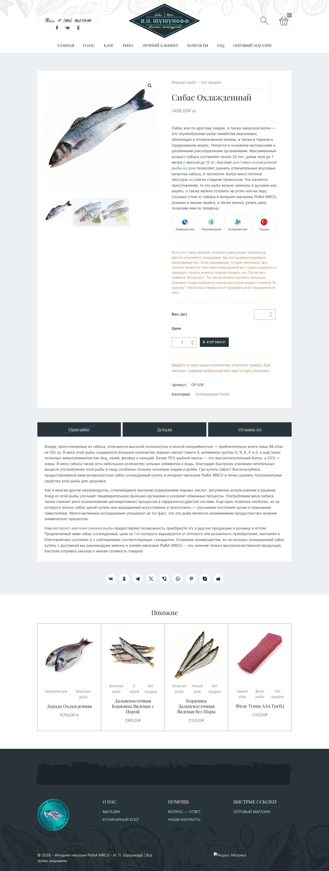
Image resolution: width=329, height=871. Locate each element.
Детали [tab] (164, 429)
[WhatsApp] (178, 579)
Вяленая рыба (116, 689)
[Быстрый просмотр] (74, 655)
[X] (151, 579)
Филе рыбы (259, 694)
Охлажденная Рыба (212, 394)
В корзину (214, 342)
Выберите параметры (127, 655)
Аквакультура (56, 691)
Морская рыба (184, 82)
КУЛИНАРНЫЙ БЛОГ (121, 819)
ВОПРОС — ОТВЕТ (184, 811)
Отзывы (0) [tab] (249, 429)
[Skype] (205, 579)
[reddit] (218, 579)
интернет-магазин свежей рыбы (83, 528)
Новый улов (197, 689)
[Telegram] (138, 579)
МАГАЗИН (111, 811)
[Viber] (164, 579)
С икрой (134, 689)
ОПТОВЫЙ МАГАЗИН (251, 811)
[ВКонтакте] (111, 579)
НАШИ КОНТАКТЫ (184, 819)
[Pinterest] (191, 579)
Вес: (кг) (179, 314)
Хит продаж (211, 82)
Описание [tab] (79, 429)
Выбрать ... (63, 655)
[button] (150, 86)
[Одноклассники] (124, 579)
